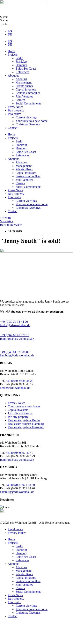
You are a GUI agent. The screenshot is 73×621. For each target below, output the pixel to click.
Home (11, 51)
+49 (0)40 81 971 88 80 (14, 352)
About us (13, 75)
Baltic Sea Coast (26, 68)
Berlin (19, 58)
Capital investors (26, 89)
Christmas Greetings (28, 124)
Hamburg (21, 65)
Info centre (14, 114)
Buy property (16, 110)
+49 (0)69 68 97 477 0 (19, 452)
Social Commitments (28, 103)
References (22, 72)
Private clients (24, 86)
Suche (4, 16)
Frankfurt (21, 61)
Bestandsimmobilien (28, 93)
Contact (12, 127)
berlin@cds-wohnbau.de (15, 325)
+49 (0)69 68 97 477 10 (14, 335)
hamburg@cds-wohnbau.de (17, 355)
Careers (20, 100)
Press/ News (15, 107)
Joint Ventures (24, 96)
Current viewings (26, 117)
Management (24, 82)
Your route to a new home (31, 120)
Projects (13, 54)
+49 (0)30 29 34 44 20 (14, 321)
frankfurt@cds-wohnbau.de (17, 338)
